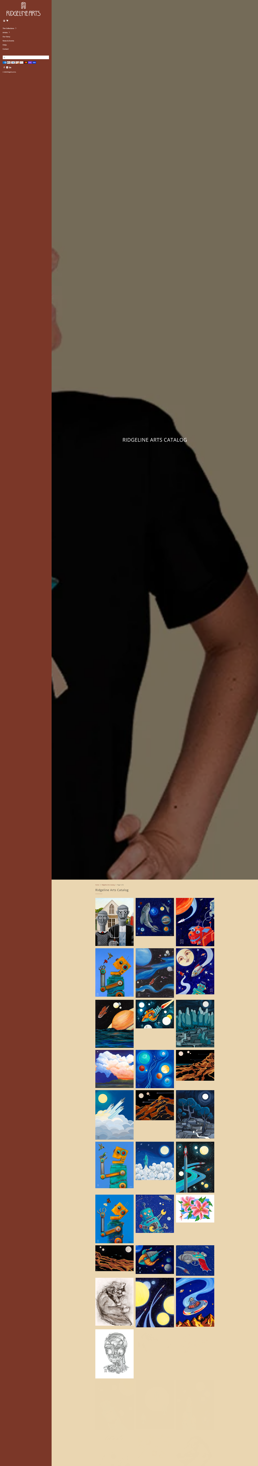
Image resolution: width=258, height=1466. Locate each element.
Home (97, 885)
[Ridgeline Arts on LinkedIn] (10, 68)
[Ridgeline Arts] (23, 9)
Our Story (6, 37)
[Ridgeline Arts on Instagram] (7, 68)
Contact (6, 49)
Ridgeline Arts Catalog (108, 885)
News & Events (8, 41)
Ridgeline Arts (11, 72)
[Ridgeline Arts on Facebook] (4, 68)
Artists (5, 32)
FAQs (5, 45)
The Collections (8, 28)
